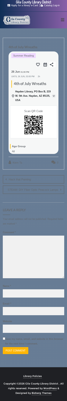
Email (7, 303)
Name (7, 286)
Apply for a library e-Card (25, 5)
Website (7, 321)
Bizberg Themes (42, 392)
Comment (9, 232)
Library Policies (32, 376)
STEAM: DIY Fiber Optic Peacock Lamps (33, 189)
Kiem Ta (17, 162)
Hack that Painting (20, 179)
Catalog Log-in (51, 5)
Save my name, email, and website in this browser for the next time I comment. (34, 341)
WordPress (50, 388)
